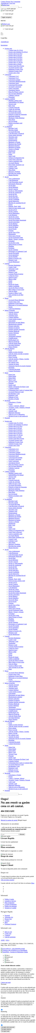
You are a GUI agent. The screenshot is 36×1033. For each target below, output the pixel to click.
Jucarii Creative (13, 211)
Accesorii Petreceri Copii (16, 392)
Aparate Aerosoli (13, 312)
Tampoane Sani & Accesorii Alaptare (19, 366)
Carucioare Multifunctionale (16, 81)
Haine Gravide (12, 360)
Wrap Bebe (11, 170)
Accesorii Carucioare (14, 86)
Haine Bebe (12, 378)
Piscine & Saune (13, 284)
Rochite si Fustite (13, 399)
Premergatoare (12, 140)
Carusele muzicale (13, 107)
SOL (7, 940)
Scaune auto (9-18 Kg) (15, 57)
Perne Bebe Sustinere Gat (16, 165)
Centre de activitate (14, 109)
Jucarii (7, 549)
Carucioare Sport (13, 83)
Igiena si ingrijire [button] (10, 310)
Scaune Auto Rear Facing (16, 66)
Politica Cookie (9, 899)
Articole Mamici (9, 721)
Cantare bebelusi (13, 317)
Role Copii (11, 152)
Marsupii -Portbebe (14, 171)
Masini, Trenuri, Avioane (16, 239)
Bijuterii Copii (12, 260)
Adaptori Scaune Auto (15, 71)
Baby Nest (11, 106)
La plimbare (8, 499)
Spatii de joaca (12, 277)
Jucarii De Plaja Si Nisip (15, 288)
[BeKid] (5, 5)
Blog (32, 883)
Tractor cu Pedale (13, 149)
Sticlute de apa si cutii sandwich (18, 416)
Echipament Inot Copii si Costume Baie (20, 390)
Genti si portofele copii (15, 161)
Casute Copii (12, 267)
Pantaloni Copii (13, 395)
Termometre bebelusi (14, 336)
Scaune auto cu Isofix (15, 64)
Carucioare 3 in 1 (13, 78)
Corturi (10, 125)
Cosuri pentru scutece (15, 319)
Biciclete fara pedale (14, 173)
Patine (10, 154)
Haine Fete (11, 374)
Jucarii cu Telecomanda (15, 191)
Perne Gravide (12, 357)
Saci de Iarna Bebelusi (15, 93)
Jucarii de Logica (13, 217)
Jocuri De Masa (13, 227)
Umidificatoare (12, 338)
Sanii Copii (11, 156)
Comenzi (7, 935)
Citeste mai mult (6, 982)
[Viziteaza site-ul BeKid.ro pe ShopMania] (14, 950)
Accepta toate (5, 1031)
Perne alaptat (12, 355)
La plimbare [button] (8, 126)
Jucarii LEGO (12, 210)
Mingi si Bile (12, 279)
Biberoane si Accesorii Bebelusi (18, 305)
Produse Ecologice (14, 328)
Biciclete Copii (12, 128)
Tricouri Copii (12, 381)
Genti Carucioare (13, 88)
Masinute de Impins (14, 147)
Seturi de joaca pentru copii (16, 208)
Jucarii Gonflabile (13, 199)
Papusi (10, 204)
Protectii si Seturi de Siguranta (17, 114)
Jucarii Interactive (13, 201)
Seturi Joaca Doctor (14, 236)
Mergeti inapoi (22, 820)
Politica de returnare (11, 906)
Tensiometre (12, 334)
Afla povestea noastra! (7, 880)
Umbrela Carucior (13, 95)
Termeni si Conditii (10, 908)
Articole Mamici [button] (9, 348)
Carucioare (8, 447)
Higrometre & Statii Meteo (16, 322)
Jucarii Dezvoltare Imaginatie (17, 220)
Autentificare (5, 3)
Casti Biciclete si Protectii (16, 133)
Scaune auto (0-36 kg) (15, 55)
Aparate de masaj (13, 364)
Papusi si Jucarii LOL (15, 258)
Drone (10, 282)
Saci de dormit (12, 121)
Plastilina (11, 246)
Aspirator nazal (13, 315)
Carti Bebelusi (12, 215)
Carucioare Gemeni (14, 80)
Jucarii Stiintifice (13, 225)
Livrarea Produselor (11, 904)
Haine (6, 745)
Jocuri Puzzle (12, 229)
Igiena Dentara (12, 347)
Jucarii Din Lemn (13, 243)
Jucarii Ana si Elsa (14, 232)
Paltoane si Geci (13, 397)
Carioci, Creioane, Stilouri (16, 406)
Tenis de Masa (12, 291)
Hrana (6, 671)
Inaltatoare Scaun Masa (15, 303)
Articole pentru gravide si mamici (18, 354)
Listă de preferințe (10, 937)
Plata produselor (9, 903)
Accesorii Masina (13, 163)
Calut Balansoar (13, 180)
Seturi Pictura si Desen (15, 244)
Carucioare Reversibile (15, 85)
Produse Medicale (13, 331)
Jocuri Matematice (13, 213)
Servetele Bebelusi (14, 345)
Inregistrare (4, 45)
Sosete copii (12, 385)
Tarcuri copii (12, 104)
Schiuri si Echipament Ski (16, 158)
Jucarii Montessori (13, 262)
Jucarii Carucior (13, 189)
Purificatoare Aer (13, 340)
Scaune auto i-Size (14, 73)
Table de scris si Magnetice (16, 414)
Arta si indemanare (14, 178)
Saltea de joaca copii (14, 111)
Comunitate (16, 1)
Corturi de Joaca (13, 276)
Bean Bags (11, 119)
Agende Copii (12, 411)
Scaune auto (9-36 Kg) (15, 60)
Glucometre (12, 321)
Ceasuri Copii (12, 166)
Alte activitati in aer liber (15, 295)
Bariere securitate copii (15, 123)
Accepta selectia (6, 1029)
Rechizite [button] (7, 400)
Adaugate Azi (9, 917)
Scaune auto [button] (8, 48)
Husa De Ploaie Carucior (16, 92)
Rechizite (7, 773)
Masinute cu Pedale (14, 142)
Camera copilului (10, 471)
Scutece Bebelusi (13, 333)
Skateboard (11, 151)
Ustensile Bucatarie (14, 369)
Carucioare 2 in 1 (13, 76)
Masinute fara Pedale (14, 144)
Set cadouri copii (13, 362)
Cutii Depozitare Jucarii (15, 182)
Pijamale (11, 383)
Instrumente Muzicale (15, 184)
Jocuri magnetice (13, 255)
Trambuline (11, 270)
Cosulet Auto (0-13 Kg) (15, 50)
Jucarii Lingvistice (13, 222)
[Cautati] (19, 7)
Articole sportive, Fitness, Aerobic (18, 359)
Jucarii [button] (7, 177)
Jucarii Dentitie (13, 256)
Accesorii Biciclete (14, 132)
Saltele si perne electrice (15, 352)
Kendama (11, 248)
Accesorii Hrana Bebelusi (16, 300)
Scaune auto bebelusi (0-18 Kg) (18, 52)
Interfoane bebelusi (14, 116)
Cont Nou (12, 3)
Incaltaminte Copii (14, 393)
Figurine (11, 230)
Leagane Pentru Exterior (15, 274)
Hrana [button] (6, 298)
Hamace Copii (12, 272)
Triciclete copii (12, 137)
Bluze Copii (12, 380)
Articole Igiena (12, 314)
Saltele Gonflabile (13, 286)
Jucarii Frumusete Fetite (15, 237)
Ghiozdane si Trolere (14, 402)
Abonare (22, 834)
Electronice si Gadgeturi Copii (17, 251)
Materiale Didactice (14, 413)
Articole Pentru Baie (14, 343)
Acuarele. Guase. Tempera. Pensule (19, 407)
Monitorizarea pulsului (15, 324)
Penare (10, 404)
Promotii (7, 418)
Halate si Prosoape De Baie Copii (18, 386)
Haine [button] (6, 373)
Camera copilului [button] (10, 99)
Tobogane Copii (13, 269)
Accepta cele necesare (8, 1027)
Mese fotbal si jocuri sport (16, 289)
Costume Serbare (13, 388)
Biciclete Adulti (13, 130)
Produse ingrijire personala (16, 329)
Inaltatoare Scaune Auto (15, 69)
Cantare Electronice (14, 371)
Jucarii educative (13, 197)
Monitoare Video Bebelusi (16, 118)
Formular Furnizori (10, 924)
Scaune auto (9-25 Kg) (15, 59)
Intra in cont (8, 932)
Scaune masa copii (14, 302)
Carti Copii (11, 409)
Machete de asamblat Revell (16, 203)
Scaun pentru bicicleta (15, 135)
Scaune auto (8, 421)
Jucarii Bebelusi (13, 187)
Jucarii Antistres (13, 249)
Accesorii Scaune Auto (15, 67)
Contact (3, 1)
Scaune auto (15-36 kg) (15, 62)
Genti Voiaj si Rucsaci (15, 159)
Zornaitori (11, 241)
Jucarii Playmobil (13, 253)
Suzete (10, 307)
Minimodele (12, 234)
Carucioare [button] (8, 74)
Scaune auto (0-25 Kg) (15, 54)
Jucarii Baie (12, 185)
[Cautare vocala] (21, 7)
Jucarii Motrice (12, 223)
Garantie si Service (10, 901)
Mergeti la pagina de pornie (9, 820)
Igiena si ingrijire (10, 683)
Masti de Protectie (13, 341)
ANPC (3, 940)
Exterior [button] (7, 263)
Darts (10, 296)
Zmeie (10, 281)
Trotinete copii (12, 139)
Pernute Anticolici (13, 326)
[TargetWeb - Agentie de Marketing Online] (14, 952)
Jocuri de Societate (14, 218)
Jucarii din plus (13, 196)
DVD (10, 350)
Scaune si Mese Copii (15, 293)
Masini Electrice (13, 175)
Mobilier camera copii (15, 100)
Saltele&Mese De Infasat (16, 102)
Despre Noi (9, 1)
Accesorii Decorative (14, 112)
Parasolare (11, 97)
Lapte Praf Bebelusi (14, 308)
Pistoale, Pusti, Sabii (14, 206)
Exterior (7, 636)
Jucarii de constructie (14, 192)
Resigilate (11, 367)
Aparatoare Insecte (14, 90)
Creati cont (8, 933)
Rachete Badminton (14, 265)
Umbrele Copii (12, 168)
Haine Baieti (12, 376)
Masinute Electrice (14, 145)
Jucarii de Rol (12, 194)
